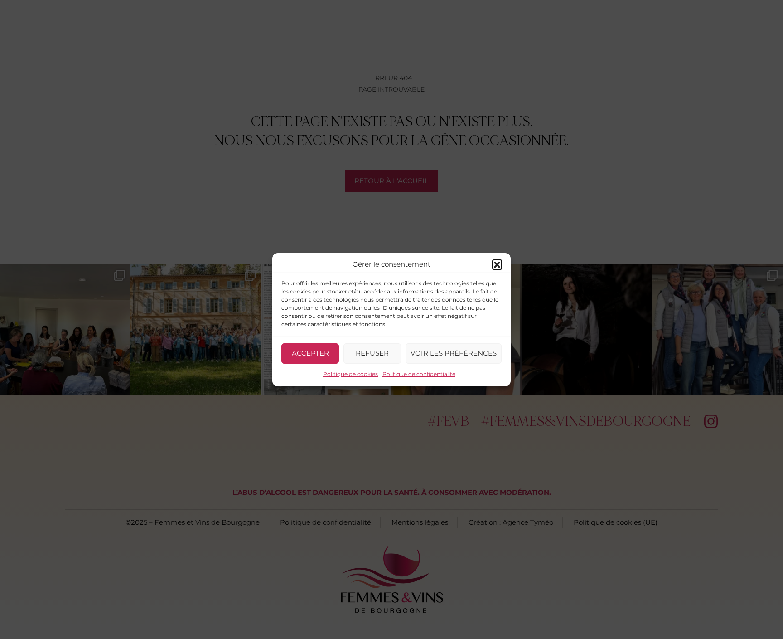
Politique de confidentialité (418, 374)
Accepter (310, 353)
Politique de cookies (350, 374)
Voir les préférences (454, 353)
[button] (497, 264)
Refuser (372, 353)
